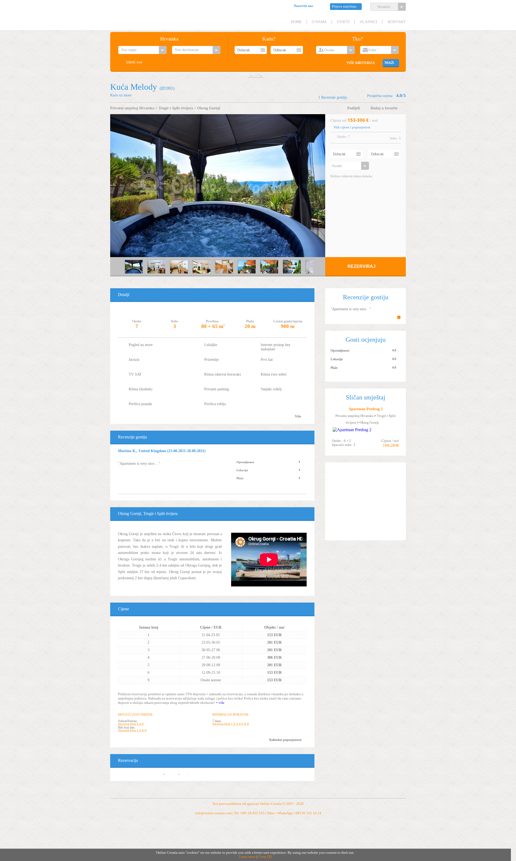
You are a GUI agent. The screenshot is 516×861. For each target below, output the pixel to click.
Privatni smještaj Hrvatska (132, 108)
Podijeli (353, 108)
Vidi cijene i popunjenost (352, 127)
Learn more (247, 857)
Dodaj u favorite (384, 108)
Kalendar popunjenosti (285, 739)
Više (298, 416)
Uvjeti (343, 22)
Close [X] (265, 857)
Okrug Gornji (208, 108)
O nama (319, 22)
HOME (296, 22)
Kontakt (397, 22)
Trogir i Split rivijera (176, 108)
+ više (220, 703)
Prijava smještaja (344, 6)
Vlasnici (368, 22)
